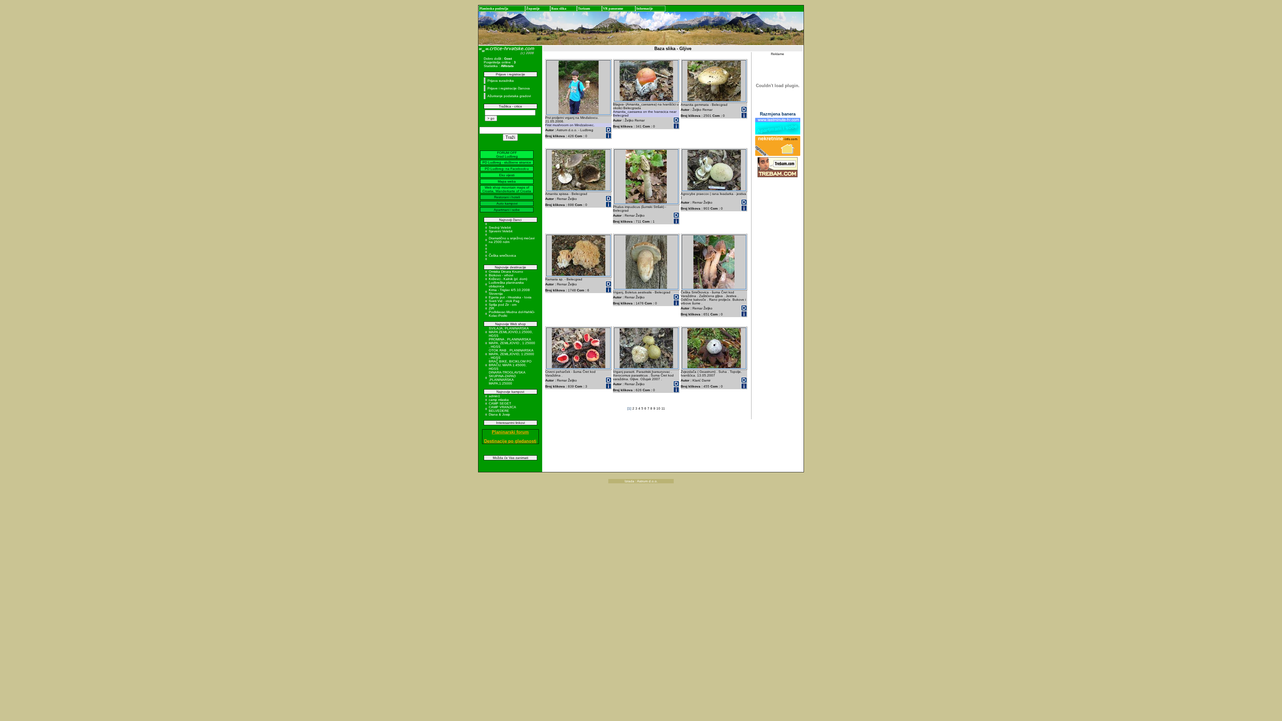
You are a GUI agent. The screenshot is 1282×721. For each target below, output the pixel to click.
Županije (533, 8)
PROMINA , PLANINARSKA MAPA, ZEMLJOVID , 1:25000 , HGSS (512, 342)
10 (658, 408)
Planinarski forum (510, 432)
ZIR (491, 308)
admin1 (494, 396)
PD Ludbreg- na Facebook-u (507, 169)
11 (663, 408)
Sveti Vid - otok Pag (504, 301)
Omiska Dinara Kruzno (506, 271)
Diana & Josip (499, 414)
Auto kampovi (506, 203)
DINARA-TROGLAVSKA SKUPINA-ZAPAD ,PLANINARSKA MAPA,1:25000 (507, 378)
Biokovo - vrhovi (501, 275)
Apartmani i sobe (507, 210)
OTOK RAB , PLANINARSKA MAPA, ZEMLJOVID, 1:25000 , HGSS (511, 353)
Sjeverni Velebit (500, 231)
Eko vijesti (506, 175)
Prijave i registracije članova (508, 88)
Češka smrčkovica (502, 255)
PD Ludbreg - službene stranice (506, 162)
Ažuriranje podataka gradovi (509, 96)
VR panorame (613, 8)
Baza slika (558, 8)
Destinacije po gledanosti (510, 441)
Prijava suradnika (500, 80)
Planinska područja (493, 8)
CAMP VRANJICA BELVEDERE (502, 409)
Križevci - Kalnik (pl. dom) (508, 279)
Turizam (584, 8)
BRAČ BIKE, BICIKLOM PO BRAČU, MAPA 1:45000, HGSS (510, 365)
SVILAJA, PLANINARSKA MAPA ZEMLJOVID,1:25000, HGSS (511, 331)
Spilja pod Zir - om (502, 304)
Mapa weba (507, 181)
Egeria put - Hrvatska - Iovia (510, 297)
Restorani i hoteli (507, 197)
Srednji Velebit (500, 227)
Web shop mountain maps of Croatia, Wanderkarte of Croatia (506, 189)
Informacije (644, 8)
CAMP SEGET (500, 403)
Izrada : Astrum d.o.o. (641, 481)
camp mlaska (499, 400)
